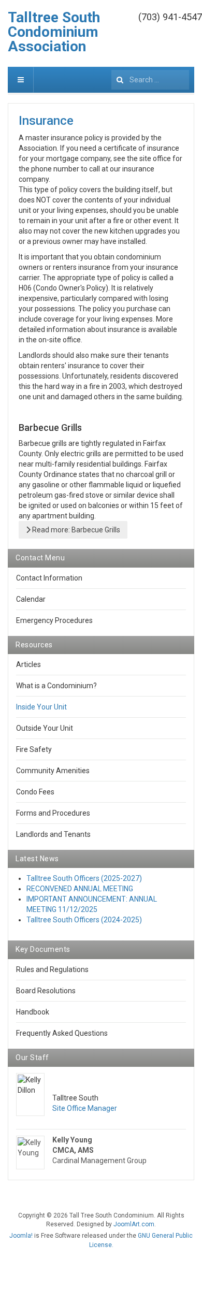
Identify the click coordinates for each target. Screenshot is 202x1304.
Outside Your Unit (44, 728)
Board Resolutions (46, 991)
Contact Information (49, 578)
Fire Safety (34, 749)
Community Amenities (53, 770)
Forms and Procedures (53, 813)
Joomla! (21, 1235)
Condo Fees (35, 792)
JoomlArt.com (133, 1224)
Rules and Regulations (52, 969)
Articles (28, 664)
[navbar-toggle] (21, 80)
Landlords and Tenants (53, 834)
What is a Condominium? (56, 686)
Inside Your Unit (41, 707)
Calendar (31, 599)
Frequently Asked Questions (62, 1033)
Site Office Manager (84, 1108)
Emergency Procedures (54, 620)
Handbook (32, 1012)
